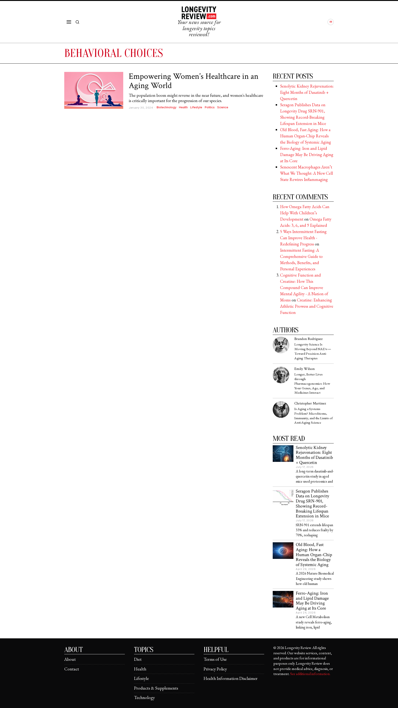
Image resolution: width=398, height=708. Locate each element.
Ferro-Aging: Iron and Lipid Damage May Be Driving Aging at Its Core (306, 154)
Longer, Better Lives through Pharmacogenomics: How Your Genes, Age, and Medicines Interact (312, 383)
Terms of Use (215, 659)
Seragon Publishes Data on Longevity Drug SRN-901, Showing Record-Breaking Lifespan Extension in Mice (312, 504)
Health (183, 107)
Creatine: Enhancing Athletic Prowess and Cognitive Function (306, 306)
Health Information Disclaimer (231, 678)
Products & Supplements (156, 688)
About (70, 659)
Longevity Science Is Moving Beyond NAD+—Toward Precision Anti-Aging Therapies (312, 351)
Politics (210, 107)
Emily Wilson (304, 368)
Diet (138, 659)
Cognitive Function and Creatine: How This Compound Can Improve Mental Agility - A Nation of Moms (304, 287)
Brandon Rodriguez (308, 338)
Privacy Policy (215, 669)
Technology (144, 697)
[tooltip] (331, 22)
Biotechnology (166, 107)
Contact (71, 669)
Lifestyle (196, 107)
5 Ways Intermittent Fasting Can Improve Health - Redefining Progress (303, 238)
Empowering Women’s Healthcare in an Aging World (193, 81)
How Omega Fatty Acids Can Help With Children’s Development (304, 213)
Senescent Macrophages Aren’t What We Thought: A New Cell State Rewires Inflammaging (306, 173)
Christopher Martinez (310, 403)
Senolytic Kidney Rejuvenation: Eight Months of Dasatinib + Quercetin (307, 92)
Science (222, 107)
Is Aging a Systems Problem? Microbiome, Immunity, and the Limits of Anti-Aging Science (313, 416)
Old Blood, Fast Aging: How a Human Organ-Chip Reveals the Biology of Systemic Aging (305, 136)
